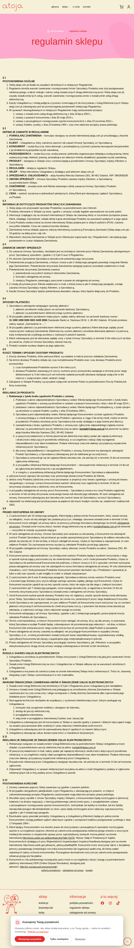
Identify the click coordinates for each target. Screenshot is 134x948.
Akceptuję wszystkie (29, 939)
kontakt (89, 870)
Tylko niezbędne (59, 939)
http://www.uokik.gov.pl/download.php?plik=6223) (49, 838)
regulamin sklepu (80, 907)
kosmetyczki (46, 907)
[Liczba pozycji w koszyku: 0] (121, 6)
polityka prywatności (51, 870)
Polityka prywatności (38, 931)
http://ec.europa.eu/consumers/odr (38, 867)
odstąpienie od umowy (73, 870)
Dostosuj (80, 939)
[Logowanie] (128, 6)
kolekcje (43, 903)
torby (41, 912)
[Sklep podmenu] (68, 7)
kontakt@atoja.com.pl (92, 429)
